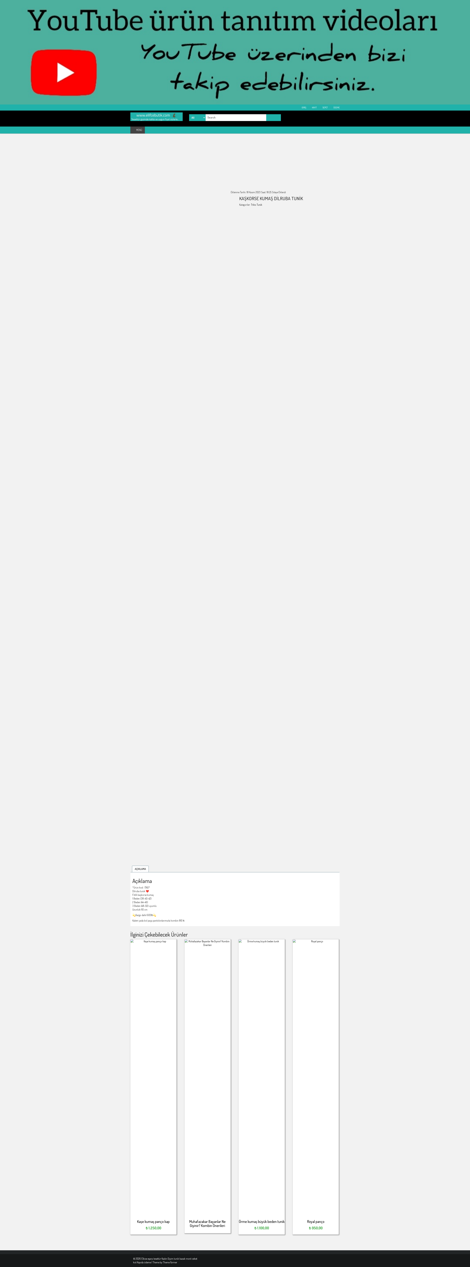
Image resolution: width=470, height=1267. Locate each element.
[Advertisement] (235, 164)
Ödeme (336, 107)
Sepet (325, 107)
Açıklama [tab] (140, 869)
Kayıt (314, 107)
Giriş (303, 107)
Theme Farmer (170, 1262)
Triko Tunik (256, 204)
